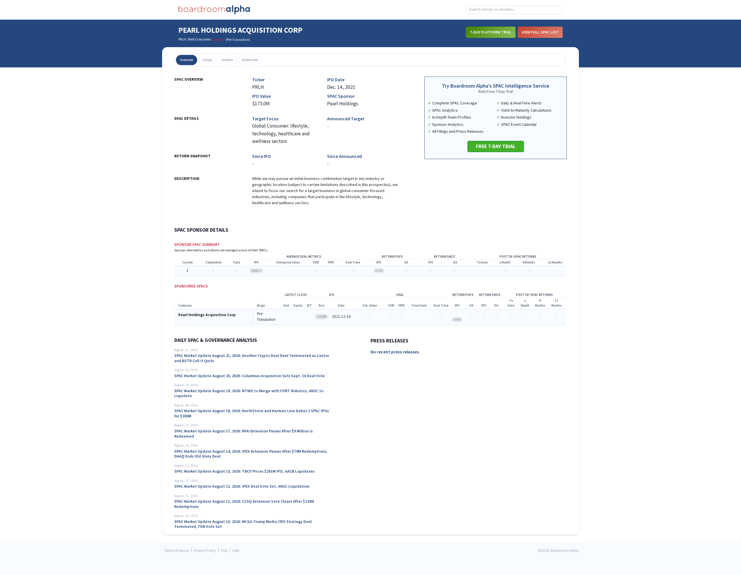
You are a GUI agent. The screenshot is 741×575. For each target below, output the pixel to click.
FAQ (224, 550)
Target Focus (265, 119)
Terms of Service (176, 550)
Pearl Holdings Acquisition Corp (207, 315)
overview (186, 60)
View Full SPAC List (540, 32)
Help (235, 550)
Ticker (258, 80)
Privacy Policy (205, 550)
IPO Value (261, 96)
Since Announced (344, 157)
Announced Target (345, 119)
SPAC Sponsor (341, 96)
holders (227, 60)
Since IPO (261, 157)
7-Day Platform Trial (490, 32)
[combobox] (515, 9)
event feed (250, 60)
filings (207, 60)
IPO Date (335, 80)
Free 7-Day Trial (496, 146)
